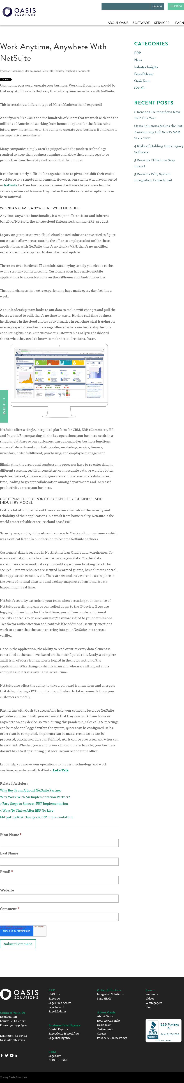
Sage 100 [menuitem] (54, 998)
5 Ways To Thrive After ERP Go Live (26, 810)
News (45, 71)
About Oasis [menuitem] (118, 22)
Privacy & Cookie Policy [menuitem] (112, 1037)
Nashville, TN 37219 (12, 1039)
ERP (51, 71)
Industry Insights (64, 71)
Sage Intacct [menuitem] (56, 1007)
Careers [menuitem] (102, 1033)
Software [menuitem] (141, 22)
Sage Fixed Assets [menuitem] (60, 1002)
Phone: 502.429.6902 (13, 1025)
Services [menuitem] (161, 22)
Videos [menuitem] (150, 998)
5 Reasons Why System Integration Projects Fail (153, 177)
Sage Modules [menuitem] (57, 1011)
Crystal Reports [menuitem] (58, 1029)
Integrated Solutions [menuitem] (110, 994)
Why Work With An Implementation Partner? (35, 796)
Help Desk (175, 6)
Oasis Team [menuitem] (104, 1024)
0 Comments (82, 71)
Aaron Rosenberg (13, 71)
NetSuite (10, 185)
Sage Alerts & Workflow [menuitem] (64, 1033)
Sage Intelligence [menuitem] (60, 1037)
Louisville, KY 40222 (13, 1020)
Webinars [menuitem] (152, 994)
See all (139, 87)
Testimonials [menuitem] (105, 1029)
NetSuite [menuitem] (54, 994)
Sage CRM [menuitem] (55, 1055)
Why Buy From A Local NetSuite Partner (30, 790)
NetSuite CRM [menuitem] (58, 1060)
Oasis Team (142, 80)
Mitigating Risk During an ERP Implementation (36, 816)
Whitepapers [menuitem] (154, 1002)
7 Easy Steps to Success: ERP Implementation (34, 803)
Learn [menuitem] (179, 22)
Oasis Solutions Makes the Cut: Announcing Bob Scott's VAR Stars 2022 (158, 132)
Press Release (143, 73)
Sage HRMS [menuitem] (104, 998)
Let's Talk (61, 770)
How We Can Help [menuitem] (108, 1020)
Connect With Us (13, 1012)
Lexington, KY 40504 (13, 1035)
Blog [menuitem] (148, 1007)
